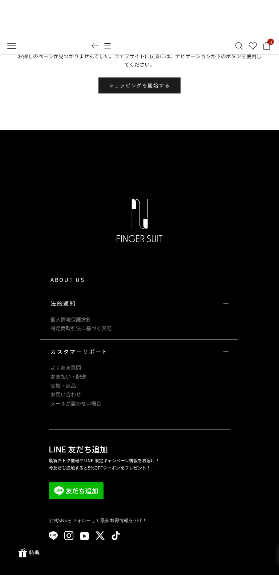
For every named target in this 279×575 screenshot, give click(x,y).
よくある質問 (65, 367)
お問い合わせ (65, 394)
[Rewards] (29, 553)
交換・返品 (63, 385)
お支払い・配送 (68, 376)
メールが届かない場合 (75, 403)
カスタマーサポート (79, 351)
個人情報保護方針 (70, 319)
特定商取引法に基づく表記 (81, 328)
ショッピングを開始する (139, 85)
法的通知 (63, 303)
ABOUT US (67, 279)
